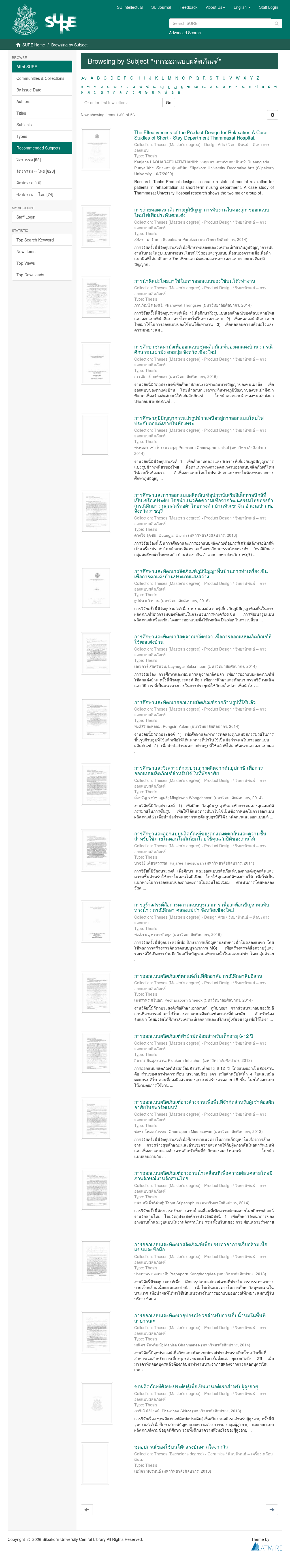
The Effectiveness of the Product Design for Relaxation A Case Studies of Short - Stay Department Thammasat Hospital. (200, 135)
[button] (215, 7)
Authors (23, 101)
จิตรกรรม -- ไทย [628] (35, 171)
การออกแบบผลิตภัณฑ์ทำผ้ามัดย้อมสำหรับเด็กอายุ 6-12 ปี (193, 1035)
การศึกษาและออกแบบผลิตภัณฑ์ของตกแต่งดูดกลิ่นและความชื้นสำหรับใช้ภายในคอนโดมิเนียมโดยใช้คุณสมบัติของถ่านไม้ (200, 836)
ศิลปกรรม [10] (28, 182)
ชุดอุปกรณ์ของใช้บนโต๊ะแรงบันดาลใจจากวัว (181, 1446)
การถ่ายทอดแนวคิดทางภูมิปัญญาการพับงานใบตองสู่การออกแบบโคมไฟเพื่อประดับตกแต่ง (201, 212)
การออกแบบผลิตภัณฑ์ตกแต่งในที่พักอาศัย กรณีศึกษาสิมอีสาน (198, 975)
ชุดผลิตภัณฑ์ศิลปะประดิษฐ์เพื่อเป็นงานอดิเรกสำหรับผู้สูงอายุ (196, 1386)
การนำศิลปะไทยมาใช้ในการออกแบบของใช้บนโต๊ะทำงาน (194, 280)
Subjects (24, 124)
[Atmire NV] (266, 1546)
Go (168, 102)
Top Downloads (30, 274)
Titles (21, 113)
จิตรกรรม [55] (28, 159)
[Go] (276, 23)
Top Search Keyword (35, 240)
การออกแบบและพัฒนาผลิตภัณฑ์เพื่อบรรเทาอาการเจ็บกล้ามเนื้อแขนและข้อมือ (200, 1247)
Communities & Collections (40, 78)
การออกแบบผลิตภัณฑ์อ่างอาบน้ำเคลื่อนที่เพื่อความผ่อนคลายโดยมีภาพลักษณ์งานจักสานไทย (203, 1175)
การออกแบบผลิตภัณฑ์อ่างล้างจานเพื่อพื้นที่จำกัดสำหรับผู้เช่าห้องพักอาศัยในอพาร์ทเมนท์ (204, 1104)
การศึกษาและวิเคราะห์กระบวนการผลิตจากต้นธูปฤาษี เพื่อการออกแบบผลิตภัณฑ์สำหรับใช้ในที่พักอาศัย (198, 770)
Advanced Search (185, 32)
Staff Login (25, 217)
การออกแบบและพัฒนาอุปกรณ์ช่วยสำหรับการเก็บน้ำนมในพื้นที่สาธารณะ (200, 1318)
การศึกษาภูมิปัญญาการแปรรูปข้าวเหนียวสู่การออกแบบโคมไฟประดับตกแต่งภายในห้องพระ (199, 420)
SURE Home (33, 45)
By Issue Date (28, 90)
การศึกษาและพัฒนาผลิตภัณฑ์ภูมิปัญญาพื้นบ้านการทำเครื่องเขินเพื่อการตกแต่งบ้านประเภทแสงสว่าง (201, 573)
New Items (25, 251)
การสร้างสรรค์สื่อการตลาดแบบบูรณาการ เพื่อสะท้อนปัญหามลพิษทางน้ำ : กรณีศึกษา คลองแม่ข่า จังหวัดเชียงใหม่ (201, 907)
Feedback (188, 7)
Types (21, 136)
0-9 (84, 78)
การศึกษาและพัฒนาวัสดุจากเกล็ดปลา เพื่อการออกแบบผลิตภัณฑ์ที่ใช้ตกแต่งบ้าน (203, 639)
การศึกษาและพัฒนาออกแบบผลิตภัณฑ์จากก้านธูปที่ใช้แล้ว (195, 701)
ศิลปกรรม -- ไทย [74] (34, 194)
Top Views (25, 263)
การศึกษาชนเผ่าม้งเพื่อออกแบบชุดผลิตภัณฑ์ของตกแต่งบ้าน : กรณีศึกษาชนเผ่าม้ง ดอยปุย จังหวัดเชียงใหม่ (203, 349)
